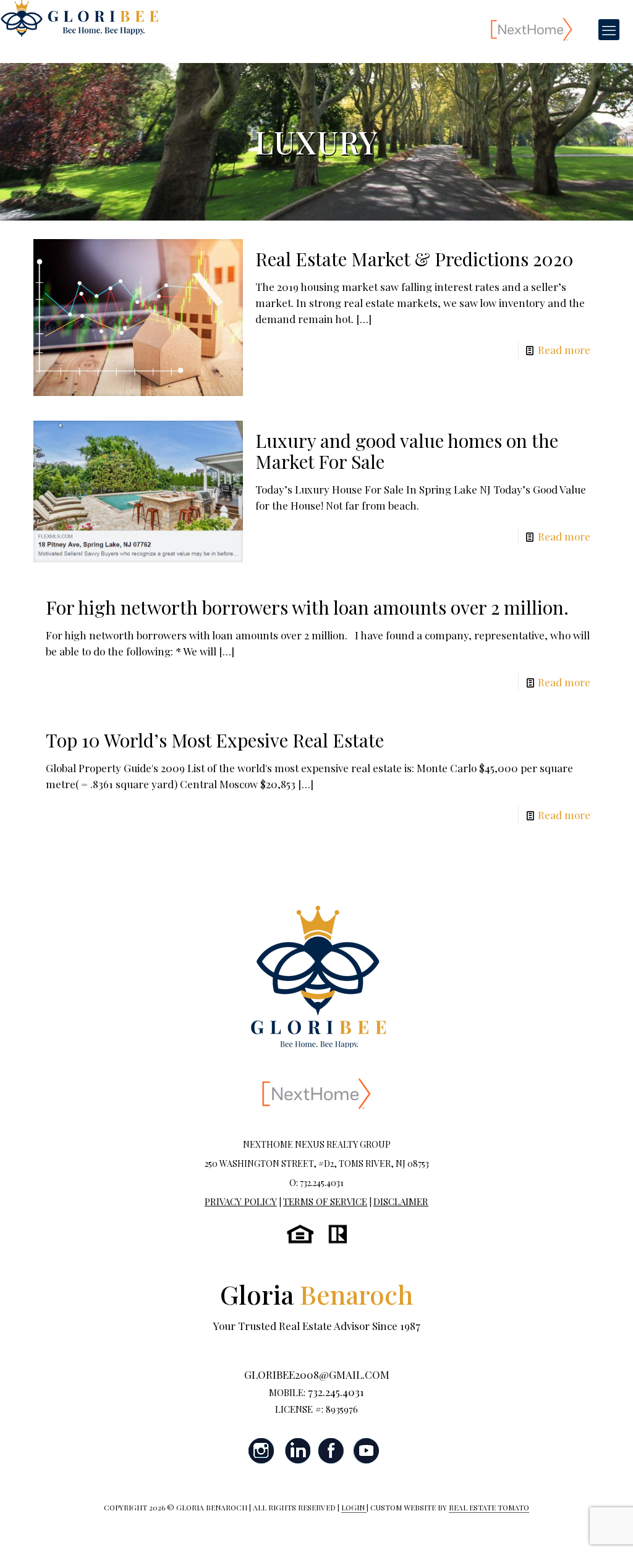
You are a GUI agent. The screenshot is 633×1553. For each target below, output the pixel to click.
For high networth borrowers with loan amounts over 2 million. (307, 607)
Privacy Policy (241, 1201)
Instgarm (262, 1450)
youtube (366, 1450)
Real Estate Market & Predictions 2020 (414, 258)
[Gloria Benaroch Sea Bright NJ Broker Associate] (79, 18)
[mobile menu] (608, 29)
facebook (331, 1450)
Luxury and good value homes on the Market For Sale (406, 451)
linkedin (296, 1450)
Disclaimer (400, 1201)
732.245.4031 (336, 1392)
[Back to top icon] (574, 1528)
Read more (564, 349)
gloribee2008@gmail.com (316, 1374)
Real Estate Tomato (489, 1507)
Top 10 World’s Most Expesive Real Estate (215, 740)
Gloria (316, 1294)
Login (354, 1507)
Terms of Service (325, 1201)
